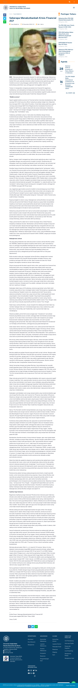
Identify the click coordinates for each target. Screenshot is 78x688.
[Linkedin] (36, 670)
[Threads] (36, 673)
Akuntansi (30, 639)
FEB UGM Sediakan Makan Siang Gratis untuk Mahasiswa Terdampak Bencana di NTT (66, 35)
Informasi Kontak (8, 652)
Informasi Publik (69, 643)
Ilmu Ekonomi (31, 642)
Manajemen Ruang (68, 654)
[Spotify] (34, 673)
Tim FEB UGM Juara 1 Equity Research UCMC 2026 (66, 26)
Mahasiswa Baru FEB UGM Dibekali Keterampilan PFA (66, 19)
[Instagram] (31, 670)
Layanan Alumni (56, 644)
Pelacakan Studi (56, 646)
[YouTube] (29, 673)
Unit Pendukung (69, 640)
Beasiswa (42, 656)
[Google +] (31, 673)
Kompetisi (43, 653)
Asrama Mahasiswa (43, 649)
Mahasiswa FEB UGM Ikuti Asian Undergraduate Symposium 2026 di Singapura (66, 52)
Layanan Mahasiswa (43, 645)
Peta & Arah (7, 651)
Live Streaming (69, 651)
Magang (54, 652)
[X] (34, 670)
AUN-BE (13, 661)
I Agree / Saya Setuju (70, 685)
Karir (53, 655)
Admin (42, 24)
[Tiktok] (30, 676)
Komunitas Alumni (55, 640)
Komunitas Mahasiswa (43, 640)
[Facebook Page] (29, 670)
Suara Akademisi (17, 14)
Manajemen (31, 644)
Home (10, 14)
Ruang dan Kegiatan (68, 647)
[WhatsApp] (35, 676)
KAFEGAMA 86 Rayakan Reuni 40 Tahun (65, 43)
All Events (69, 93)
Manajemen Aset (69, 658)
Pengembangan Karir (44, 659)
